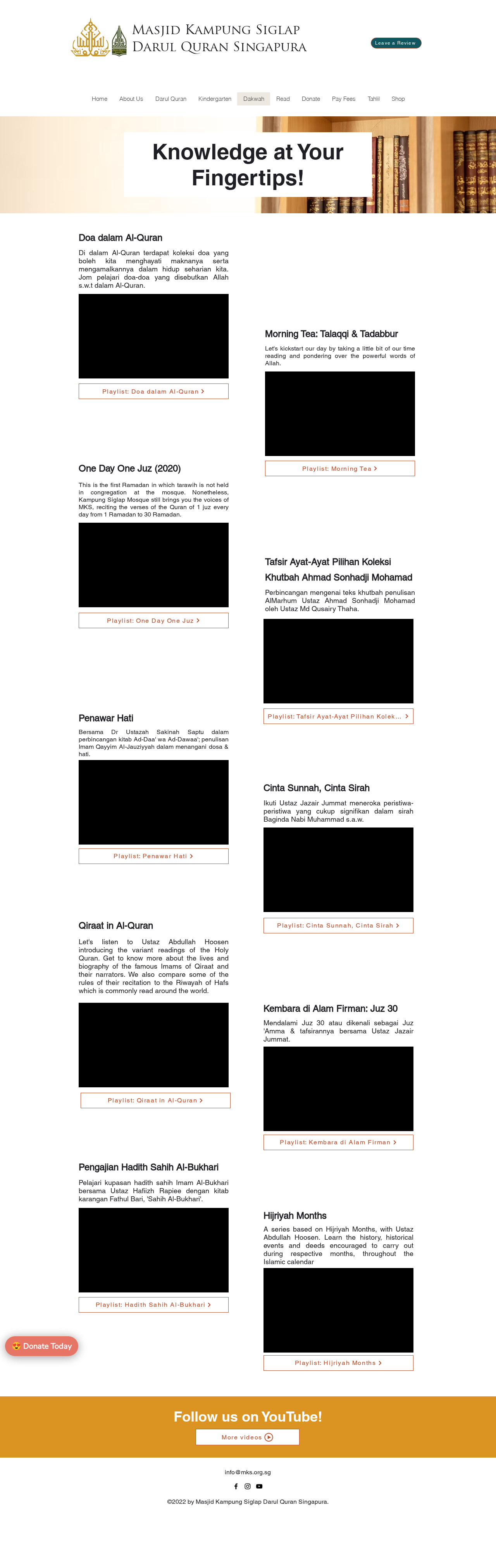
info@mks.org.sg (248, 1472)
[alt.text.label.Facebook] (236, 1486)
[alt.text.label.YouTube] (259, 1486)
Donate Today (42, 1346)
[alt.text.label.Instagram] (247, 1486)
